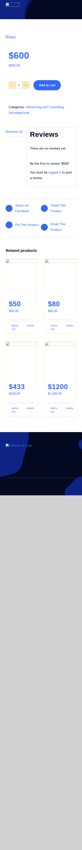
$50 (15, 304)
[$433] (21, 360)
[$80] (60, 277)
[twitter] (13, 466)
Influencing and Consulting (45, 107)
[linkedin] (7, 466)
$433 (17, 387)
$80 (54, 304)
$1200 (58, 387)
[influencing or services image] (41, 37)
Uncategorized (19, 113)
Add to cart (47, 85)
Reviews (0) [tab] (14, 132)
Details (30, 325)
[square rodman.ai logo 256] (12, 4)
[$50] (21, 277)
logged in (54, 172)
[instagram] (19, 466)
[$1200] (60, 360)
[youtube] (25, 466)
